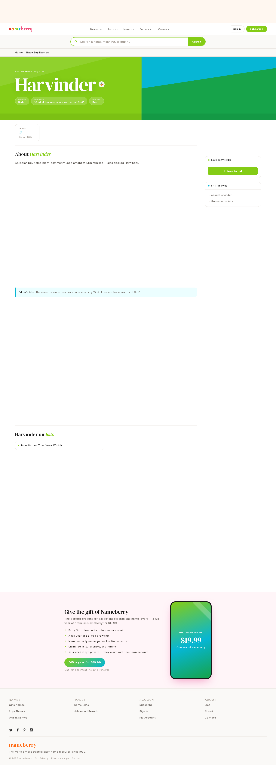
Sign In (237, 29)
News (127, 29)
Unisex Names (18, 717)
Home (19, 52)
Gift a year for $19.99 (85, 662)
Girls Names (17, 705)
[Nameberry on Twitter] (11, 729)
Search (196, 41)
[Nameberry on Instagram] (31, 729)
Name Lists (81, 705)
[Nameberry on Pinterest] (24, 729)
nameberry (23, 744)
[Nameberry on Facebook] (18, 729)
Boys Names (17, 711)
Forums (144, 29)
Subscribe (256, 29)
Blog (207, 705)
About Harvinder (221, 195)
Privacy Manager (60, 758)
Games (162, 29)
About (209, 711)
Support (77, 758)
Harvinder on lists (222, 201)
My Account (148, 717)
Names (94, 29)
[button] (233, 171)
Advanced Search (86, 711)
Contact (210, 717)
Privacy (44, 758)
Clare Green (25, 71)
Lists (111, 29)
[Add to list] (102, 84)
